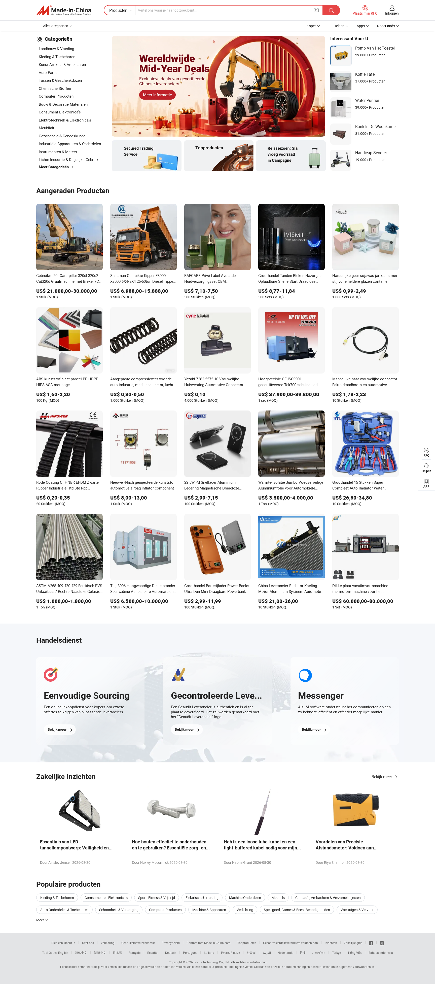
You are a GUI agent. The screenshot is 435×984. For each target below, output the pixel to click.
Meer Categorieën (54, 167)
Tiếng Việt (355, 953)
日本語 (117, 953)
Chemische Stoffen (55, 88)
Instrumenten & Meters (58, 151)
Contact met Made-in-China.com (209, 943)
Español (152, 953)
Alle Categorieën (55, 25)
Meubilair (46, 127)
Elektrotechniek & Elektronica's (65, 119)
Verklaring (108, 943)
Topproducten (246, 943)
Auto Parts (48, 72)
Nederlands (285, 953)
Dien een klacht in (63, 943)
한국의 (251, 953)
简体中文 (81, 953)
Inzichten (331, 943)
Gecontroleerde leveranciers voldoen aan (290, 943)
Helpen (339, 25)
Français (134, 953)
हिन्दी (303, 953)
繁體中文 (100, 953)
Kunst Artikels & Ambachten (62, 64)
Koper (311, 25)
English (63, 953)
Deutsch (170, 953)
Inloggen (392, 13)
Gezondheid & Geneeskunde (62, 135)
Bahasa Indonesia (381, 953)
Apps (361, 25)
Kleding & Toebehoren (57, 56)
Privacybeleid (171, 943)
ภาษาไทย (318, 953)
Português (190, 953)
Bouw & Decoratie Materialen (63, 104)
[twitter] (382, 943)
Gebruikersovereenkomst (138, 943)
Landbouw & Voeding (56, 48)
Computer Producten (56, 96)
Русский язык (230, 953)
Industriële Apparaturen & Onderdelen (70, 143)
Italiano (209, 953)
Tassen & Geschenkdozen (60, 80)
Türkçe (336, 953)
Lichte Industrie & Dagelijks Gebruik (68, 159)
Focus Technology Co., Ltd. (212, 962)
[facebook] (371, 943)
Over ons (88, 943)
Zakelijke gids (353, 943)
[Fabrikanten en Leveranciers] (63, 10)
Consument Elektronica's (60, 111)
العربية (267, 953)
